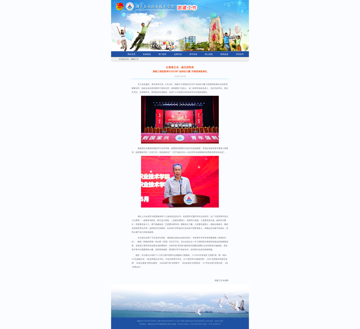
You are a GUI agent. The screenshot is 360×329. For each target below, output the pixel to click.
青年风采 (193, 54)
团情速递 (224, 54)
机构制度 (147, 54)
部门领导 (162, 54)
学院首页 (240, 54)
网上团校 (209, 54)
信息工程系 (219, 321)
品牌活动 (178, 54)
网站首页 (131, 54)
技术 (208, 321)
